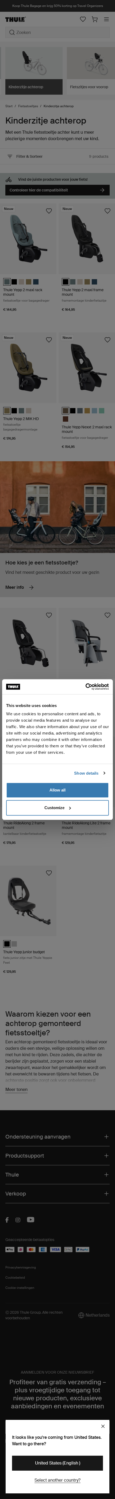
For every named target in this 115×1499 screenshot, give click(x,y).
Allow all (57, 790)
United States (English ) (57, 1463)
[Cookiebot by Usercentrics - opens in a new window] (85, 686)
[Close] (103, 1426)
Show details (86, 773)
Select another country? (57, 1480)
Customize (54, 807)
